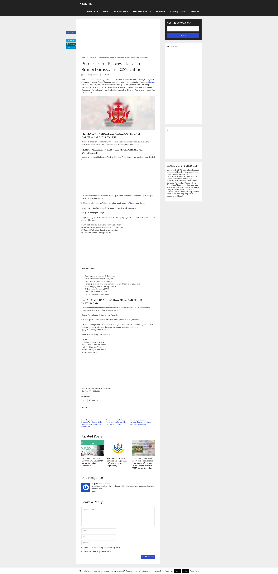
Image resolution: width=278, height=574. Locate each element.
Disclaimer (92, 12)
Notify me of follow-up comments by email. (102, 548)
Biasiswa (194, 12)
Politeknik (118, 87)
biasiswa (151, 82)
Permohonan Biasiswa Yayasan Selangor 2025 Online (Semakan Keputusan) (117, 462)
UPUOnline (85, 3)
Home (105, 12)
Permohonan (120, 12)
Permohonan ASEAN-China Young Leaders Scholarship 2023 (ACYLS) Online (116, 422)
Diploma (132, 203)
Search (183, 35)
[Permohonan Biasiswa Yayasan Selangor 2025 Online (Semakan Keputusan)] (118, 448)
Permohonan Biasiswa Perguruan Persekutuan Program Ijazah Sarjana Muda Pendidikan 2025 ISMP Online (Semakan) (142, 463)
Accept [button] (177, 571)
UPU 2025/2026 (177, 12)
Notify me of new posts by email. (98, 552)
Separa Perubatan (142, 12)
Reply (94, 491)
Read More (194, 571)
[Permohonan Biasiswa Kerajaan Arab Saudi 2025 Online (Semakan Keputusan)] (92, 448)
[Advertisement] (118, 40)
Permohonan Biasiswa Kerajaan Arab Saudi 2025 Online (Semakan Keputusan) (92, 462)
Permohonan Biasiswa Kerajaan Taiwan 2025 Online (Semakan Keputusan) (140, 422)
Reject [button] (186, 571)
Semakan (160, 12)
